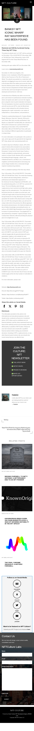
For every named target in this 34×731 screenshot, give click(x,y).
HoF (3, 471)
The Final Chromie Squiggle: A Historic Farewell (14, 564)
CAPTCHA (5, 693)
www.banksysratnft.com (16, 69)
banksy (18, 45)
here (28, 629)
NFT (22, 45)
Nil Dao (6, 420)
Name (3, 651)
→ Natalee (15, 404)
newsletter (5, 513)
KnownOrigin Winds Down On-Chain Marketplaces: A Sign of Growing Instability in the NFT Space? (17, 521)
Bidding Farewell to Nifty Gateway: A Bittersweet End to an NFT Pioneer (16, 478)
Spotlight (12, 471)
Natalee (4, 45)
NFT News (11, 45)
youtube (17, 621)
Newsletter (17, 589)
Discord (17, 600)
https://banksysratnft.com (14, 287)
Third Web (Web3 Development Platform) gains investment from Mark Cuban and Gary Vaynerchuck (16, 429)
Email (3, 658)
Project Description (7, 666)
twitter (17, 611)
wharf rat (27, 45)
